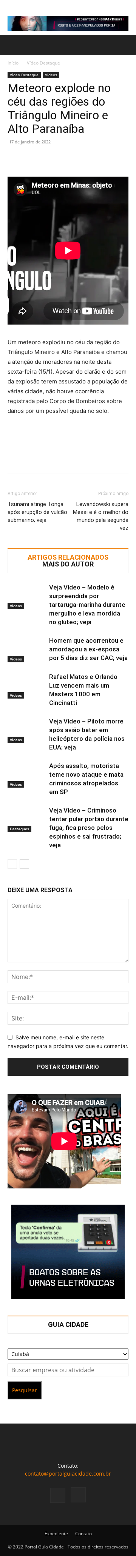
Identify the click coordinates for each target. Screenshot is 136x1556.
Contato (83, 1533)
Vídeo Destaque (43, 63)
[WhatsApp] (67, 158)
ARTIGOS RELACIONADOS (68, 557)
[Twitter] (32, 158)
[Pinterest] (49, 158)
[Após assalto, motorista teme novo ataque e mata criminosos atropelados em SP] (26, 775)
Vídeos (51, 74)
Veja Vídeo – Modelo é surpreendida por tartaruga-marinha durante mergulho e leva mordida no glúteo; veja (87, 604)
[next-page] (24, 864)
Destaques (19, 828)
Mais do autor (68, 564)
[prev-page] (12, 864)
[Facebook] (15, 158)
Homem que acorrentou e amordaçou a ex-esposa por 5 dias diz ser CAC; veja (88, 649)
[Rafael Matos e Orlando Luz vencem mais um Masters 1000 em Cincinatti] (26, 686)
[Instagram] (78, 1494)
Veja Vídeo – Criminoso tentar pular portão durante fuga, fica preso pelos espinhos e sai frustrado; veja (88, 827)
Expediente (56, 1533)
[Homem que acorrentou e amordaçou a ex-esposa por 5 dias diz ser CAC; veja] (26, 649)
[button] (13, 45)
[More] (85, 158)
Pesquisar (24, 1390)
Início (13, 63)
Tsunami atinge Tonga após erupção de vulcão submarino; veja (37, 512)
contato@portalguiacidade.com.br (68, 1473)
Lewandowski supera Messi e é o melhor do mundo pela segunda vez (100, 516)
